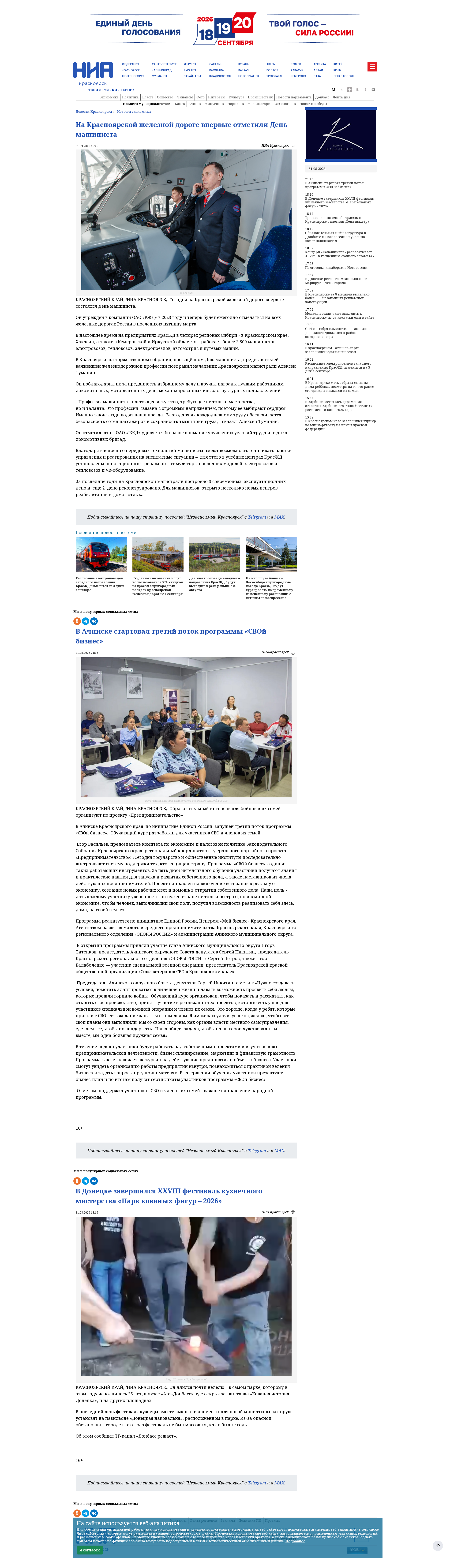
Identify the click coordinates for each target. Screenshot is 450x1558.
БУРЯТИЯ (190, 70)
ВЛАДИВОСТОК (220, 76)
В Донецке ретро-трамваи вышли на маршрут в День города (336, 281)
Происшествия (260, 97)
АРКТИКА (320, 64)
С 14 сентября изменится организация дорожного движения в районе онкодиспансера (338, 333)
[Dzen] (349, 89)
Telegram (257, 517)
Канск (180, 103)
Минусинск (214, 103)
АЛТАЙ (318, 70)
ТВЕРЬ (270, 64)
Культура (236, 97)
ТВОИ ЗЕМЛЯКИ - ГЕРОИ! (111, 90)
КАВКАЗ (243, 70)
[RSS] (341, 89)
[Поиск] (333, 89)
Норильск (236, 103)
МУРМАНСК (159, 76)
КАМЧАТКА (216, 70)
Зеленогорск (285, 103)
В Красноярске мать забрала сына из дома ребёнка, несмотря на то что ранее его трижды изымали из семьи (339, 386)
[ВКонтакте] (357, 89)
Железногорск (259, 103)
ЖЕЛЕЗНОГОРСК (133, 76)
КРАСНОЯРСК (131, 70)
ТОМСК (296, 64)
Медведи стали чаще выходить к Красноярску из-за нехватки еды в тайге (339, 316)
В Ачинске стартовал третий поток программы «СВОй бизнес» (334, 185)
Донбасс (322, 97)
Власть (148, 97)
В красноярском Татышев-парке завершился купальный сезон (332, 350)
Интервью (216, 97)
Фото (200, 97)
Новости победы (313, 103)
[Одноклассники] (365, 89)
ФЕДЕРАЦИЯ (130, 64)
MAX (279, 517)
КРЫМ (337, 70)
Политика (130, 97)
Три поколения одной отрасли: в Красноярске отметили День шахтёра (337, 220)
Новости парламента (294, 97)
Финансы (185, 97)
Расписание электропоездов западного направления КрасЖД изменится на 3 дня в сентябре (338, 367)
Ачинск (194, 103)
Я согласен (90, 1550)
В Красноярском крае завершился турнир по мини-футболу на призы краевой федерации (340, 425)
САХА (317, 76)
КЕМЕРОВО (298, 76)
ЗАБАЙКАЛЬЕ (193, 76)
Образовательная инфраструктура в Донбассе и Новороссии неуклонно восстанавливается (335, 237)
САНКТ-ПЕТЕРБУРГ (164, 64)
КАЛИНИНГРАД (162, 70)
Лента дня (341, 97)
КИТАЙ (338, 64)
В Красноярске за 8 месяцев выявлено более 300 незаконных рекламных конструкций (337, 298)
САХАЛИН (215, 64)
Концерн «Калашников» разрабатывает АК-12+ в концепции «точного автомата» (339, 254)
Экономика (109, 97)
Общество (165, 97)
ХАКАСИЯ (297, 70)
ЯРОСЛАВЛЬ (274, 76)
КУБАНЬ (243, 64)
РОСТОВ (272, 70)
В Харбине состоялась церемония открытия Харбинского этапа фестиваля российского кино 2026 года (339, 406)
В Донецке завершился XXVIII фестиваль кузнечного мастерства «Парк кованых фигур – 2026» (339, 202)
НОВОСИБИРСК (248, 76)
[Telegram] (373, 89)
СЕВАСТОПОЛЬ (344, 76)
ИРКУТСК (190, 64)
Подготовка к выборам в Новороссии (336, 268)
